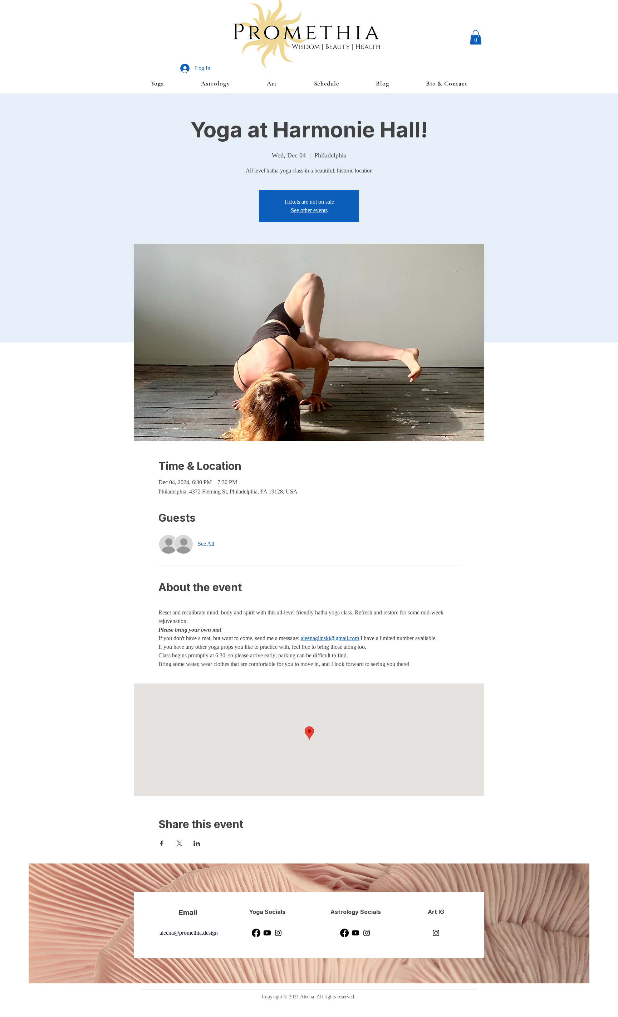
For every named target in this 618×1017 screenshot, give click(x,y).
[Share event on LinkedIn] (196, 843)
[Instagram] (278, 933)
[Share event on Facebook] (161, 843)
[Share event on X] (179, 843)
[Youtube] (267, 933)
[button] (476, 37)
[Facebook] (256, 933)
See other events (309, 210)
